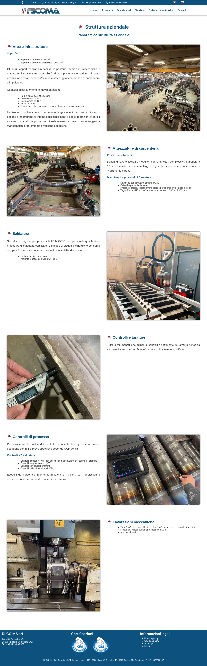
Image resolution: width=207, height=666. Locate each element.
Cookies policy (151, 641)
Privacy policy (151, 638)
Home (94, 10)
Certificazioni (167, 10)
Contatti (181, 10)
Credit (147, 646)
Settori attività (124, 10)
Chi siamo (140, 10)
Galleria (153, 10)
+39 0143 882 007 (118, 2)
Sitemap (148, 643)
